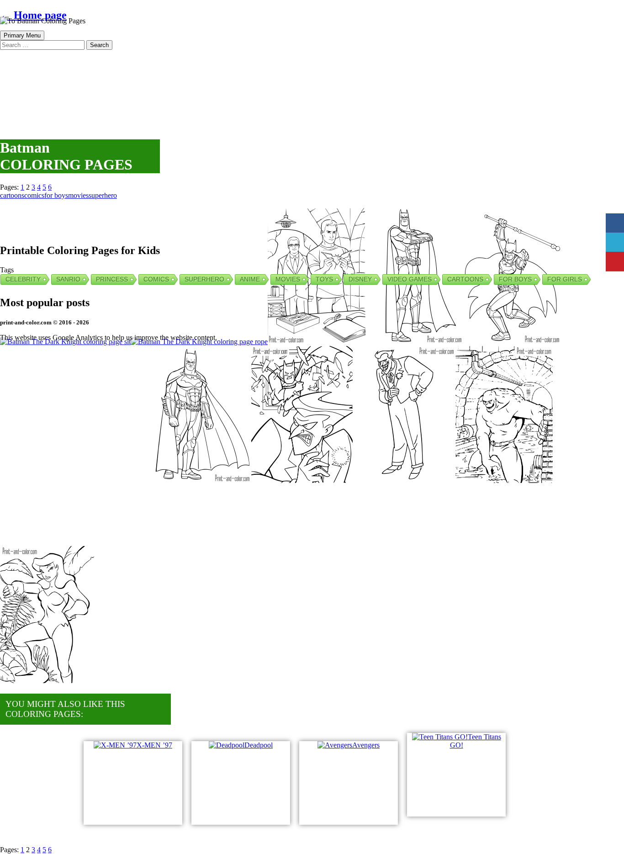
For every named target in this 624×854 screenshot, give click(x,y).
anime (250, 279)
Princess (112, 279)
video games (409, 279)
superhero (103, 195)
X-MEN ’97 (154, 745)
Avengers (366, 745)
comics (34, 195)
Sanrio (68, 279)
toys (324, 279)
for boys (56, 195)
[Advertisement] (221, 82)
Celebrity (23, 279)
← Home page (33, 15)
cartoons (12, 195)
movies (78, 195)
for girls (564, 279)
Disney (360, 279)
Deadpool (258, 745)
